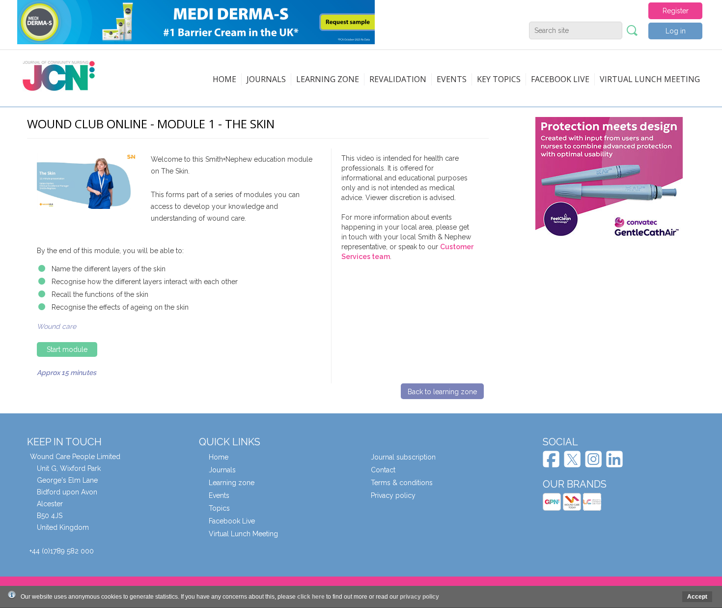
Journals (266, 79)
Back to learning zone (442, 392)
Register (676, 11)
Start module (67, 349)
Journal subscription (403, 457)
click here (311, 596)
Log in (676, 31)
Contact (383, 470)
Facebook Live (232, 521)
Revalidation (397, 79)
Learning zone (327, 79)
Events (452, 79)
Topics (219, 508)
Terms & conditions (402, 483)
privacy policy (419, 596)
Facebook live (560, 79)
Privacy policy (393, 495)
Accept (697, 596)
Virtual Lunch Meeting (650, 79)
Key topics (499, 79)
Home (224, 79)
